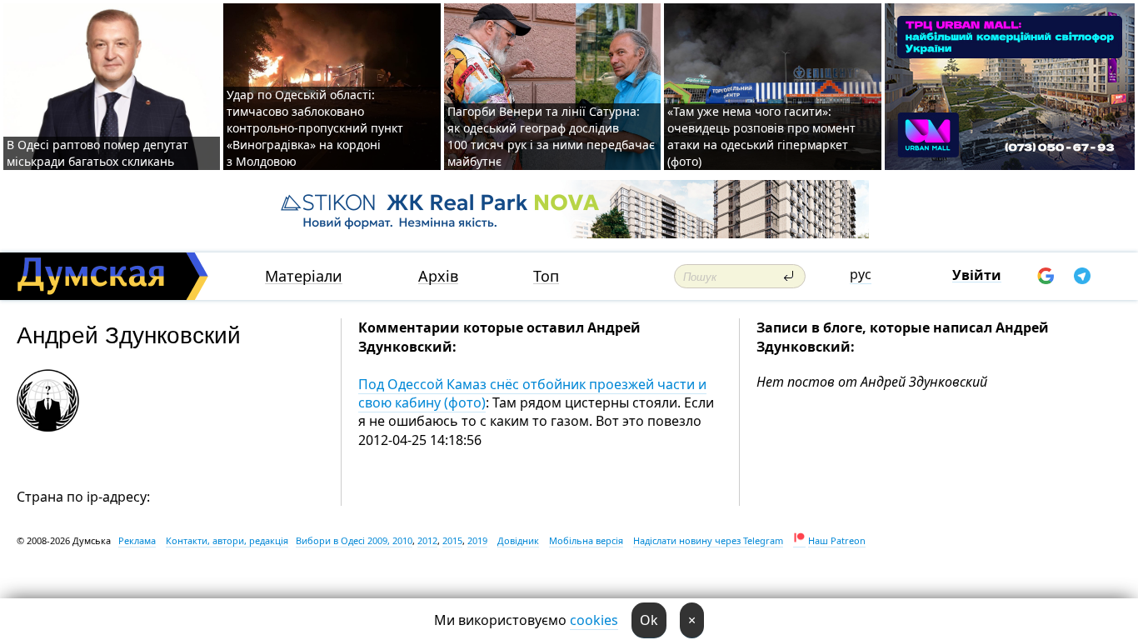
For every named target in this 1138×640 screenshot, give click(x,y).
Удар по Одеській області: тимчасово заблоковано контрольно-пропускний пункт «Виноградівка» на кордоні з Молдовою (315, 128)
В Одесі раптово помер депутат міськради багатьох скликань (97, 153)
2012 (427, 540)
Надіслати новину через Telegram (708, 540)
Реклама (137, 540)
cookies (594, 620)
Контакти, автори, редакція (227, 540)
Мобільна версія (586, 540)
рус (860, 274)
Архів (438, 276)
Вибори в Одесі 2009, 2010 (354, 540)
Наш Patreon (837, 540)
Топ (546, 276)
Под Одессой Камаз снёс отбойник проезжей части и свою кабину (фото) (532, 393)
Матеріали (303, 276)
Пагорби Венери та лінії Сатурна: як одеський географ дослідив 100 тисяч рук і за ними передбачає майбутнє (551, 136)
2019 (477, 540)
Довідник (518, 540)
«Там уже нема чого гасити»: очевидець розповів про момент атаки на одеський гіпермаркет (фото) (761, 136)
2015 (452, 540)
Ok (649, 620)
